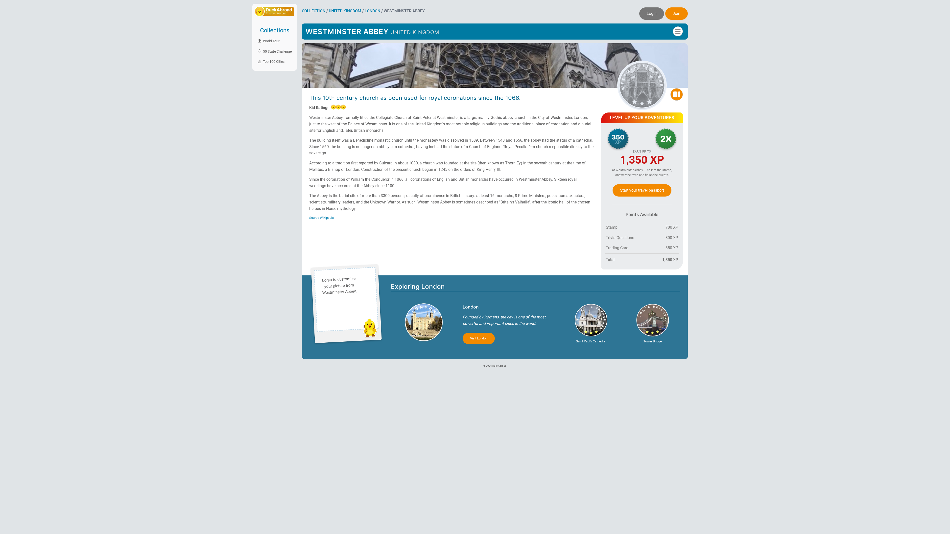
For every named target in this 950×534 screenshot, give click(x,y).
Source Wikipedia (321, 218)
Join (676, 13)
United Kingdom (345, 11)
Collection (313, 11)
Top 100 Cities (273, 62)
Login (652, 13)
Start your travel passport (642, 190)
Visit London (478, 338)
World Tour (271, 41)
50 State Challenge (277, 51)
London (372, 11)
